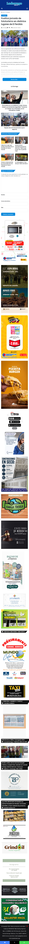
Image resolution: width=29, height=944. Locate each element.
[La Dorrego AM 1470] (14, 3)
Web (2, 207)
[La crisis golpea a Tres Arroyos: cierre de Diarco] (21, 157)
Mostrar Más (14, 79)
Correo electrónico (5, 201)
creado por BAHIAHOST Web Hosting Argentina (14, 928)
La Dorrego (4, 27)
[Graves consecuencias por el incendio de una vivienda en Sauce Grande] (7, 157)
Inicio (3, 12)
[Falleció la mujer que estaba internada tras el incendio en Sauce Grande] (7, 140)
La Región (8, 12)
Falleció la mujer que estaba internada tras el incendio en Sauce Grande (7, 147)
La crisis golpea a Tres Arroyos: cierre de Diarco (21, 162)
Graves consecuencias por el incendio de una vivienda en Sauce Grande (7, 164)
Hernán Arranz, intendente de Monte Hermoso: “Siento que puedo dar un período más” (20, 148)
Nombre (3, 194)
